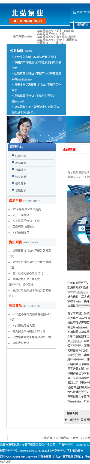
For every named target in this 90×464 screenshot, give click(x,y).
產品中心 (78, 438)
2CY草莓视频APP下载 (26, 221)
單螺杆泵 (71, 40)
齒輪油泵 (69, 31)
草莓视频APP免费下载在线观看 (56, 37)
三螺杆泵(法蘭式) (23, 226)
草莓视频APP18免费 (49, 40)
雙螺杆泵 (42, 43)
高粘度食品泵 (20, 343)
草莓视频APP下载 (48, 31)
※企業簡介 (62, 438)
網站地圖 (5, 462)
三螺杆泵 (58, 43)
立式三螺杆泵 (20, 215)
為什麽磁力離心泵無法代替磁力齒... (36, 57)
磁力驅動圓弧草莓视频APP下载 (31, 337)
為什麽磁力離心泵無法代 (27, 273)
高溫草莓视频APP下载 (51, 34)
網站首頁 (50, 438)
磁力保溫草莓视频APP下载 (28, 331)
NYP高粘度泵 (20, 232)
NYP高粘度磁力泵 (23, 325)
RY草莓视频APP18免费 (26, 209)
